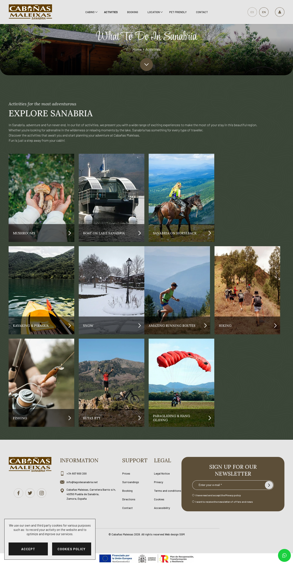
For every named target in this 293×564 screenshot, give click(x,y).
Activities (111, 12)
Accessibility (162, 508)
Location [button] (154, 12)
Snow (88, 325)
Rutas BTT (92, 418)
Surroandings (130, 482)
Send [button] (269, 485)
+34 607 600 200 (76, 473)
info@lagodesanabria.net (82, 482)
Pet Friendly (178, 12)
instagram (41, 493)
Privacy (158, 482)
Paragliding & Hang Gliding (171, 418)
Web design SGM (175, 534)
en (264, 12)
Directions (128, 499)
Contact (202, 12)
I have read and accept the (218, 495)
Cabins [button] (90, 12)
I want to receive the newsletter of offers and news (224, 501)
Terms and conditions (167, 490)
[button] (146, 64)
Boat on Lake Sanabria (104, 233)
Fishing (20, 418)
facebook (18, 493)
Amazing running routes (172, 325)
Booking (132, 12)
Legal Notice (162, 473)
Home (137, 49)
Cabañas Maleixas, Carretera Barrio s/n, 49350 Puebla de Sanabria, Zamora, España (91, 494)
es (252, 12)
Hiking (225, 325)
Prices (126, 473)
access (279, 12)
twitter (30, 493)
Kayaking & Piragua (31, 325)
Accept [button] (28, 549)
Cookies (159, 499)
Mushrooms (24, 233)
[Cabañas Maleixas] (30, 12)
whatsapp (284, 555)
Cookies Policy (71, 549)
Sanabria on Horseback (175, 233)
